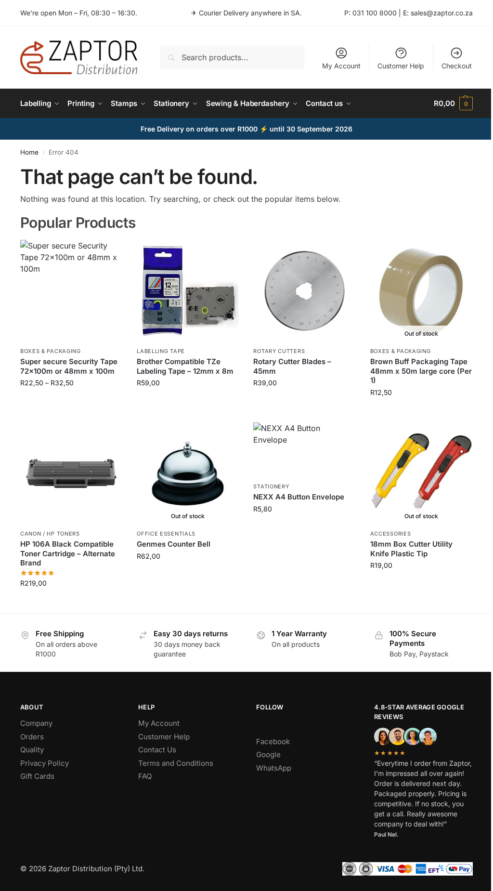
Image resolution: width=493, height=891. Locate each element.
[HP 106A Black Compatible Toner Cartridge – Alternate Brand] (71, 473)
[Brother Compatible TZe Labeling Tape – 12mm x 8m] (188, 291)
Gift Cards (37, 776)
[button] (453, 103)
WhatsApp (273, 768)
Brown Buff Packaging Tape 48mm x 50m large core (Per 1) (421, 371)
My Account (341, 66)
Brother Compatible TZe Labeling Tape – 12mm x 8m (185, 366)
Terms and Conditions (175, 763)
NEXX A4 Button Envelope (298, 496)
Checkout (456, 66)
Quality (32, 749)
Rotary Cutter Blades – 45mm (292, 366)
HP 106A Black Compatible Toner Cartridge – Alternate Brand (67, 553)
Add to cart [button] (304, 403)
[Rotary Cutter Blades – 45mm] (304, 291)
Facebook (273, 741)
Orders (32, 736)
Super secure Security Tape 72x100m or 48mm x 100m (68, 366)
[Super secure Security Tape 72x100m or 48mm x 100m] (71, 291)
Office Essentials (166, 533)
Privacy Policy (44, 763)
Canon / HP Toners (50, 533)
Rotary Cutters (279, 351)
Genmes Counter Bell (173, 544)
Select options (71, 403)
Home (29, 152)
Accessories (390, 533)
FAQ (145, 776)
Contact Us (157, 749)
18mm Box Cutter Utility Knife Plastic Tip (411, 548)
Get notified (421, 412)
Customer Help (400, 66)
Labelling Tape (161, 351)
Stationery (271, 486)
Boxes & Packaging (50, 351)
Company (36, 723)
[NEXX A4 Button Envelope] (304, 449)
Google (268, 754)
